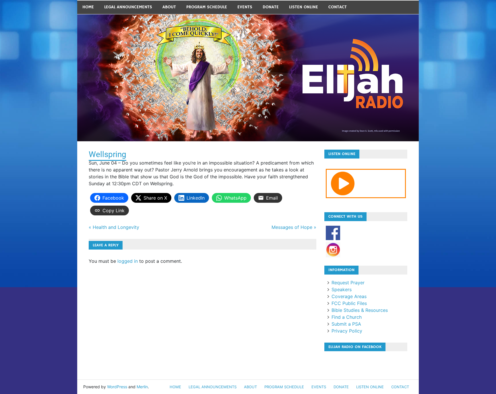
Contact (337, 7)
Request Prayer (348, 282)
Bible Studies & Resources (360, 310)
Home (88, 7)
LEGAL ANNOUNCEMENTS (128, 7)
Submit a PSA (346, 324)
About (169, 7)
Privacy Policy (347, 331)
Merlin (142, 386)
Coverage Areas (349, 296)
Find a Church (347, 317)
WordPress (117, 386)
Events (244, 7)
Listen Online (303, 7)
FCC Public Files (349, 303)
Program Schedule (206, 7)
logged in (127, 261)
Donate (271, 7)
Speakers (342, 289)
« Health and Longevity (114, 227)
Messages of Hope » (294, 227)
